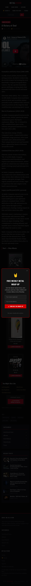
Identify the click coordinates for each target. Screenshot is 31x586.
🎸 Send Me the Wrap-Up (15, 306)
